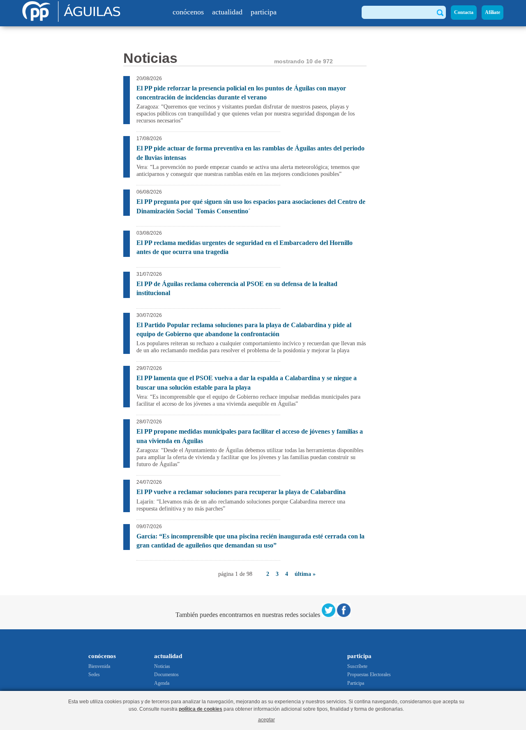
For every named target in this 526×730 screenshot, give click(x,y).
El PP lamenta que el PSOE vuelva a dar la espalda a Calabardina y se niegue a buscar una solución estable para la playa (246, 382)
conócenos (188, 12)
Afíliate (492, 12)
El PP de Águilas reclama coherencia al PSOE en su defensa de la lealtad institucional (236, 288)
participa (264, 12)
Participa (355, 683)
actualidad (227, 12)
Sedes (94, 674)
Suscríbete (357, 666)
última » (305, 574)
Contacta (463, 12)
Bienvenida (99, 666)
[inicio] (73, 19)
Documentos (166, 674)
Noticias (162, 666)
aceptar (266, 719)
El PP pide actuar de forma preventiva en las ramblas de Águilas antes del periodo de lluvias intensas (250, 153)
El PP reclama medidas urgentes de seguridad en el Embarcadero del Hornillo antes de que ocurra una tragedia (244, 247)
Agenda (161, 683)
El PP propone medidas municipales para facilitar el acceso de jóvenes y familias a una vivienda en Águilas (249, 436)
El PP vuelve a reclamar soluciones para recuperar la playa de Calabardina (241, 491)
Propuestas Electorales (369, 674)
